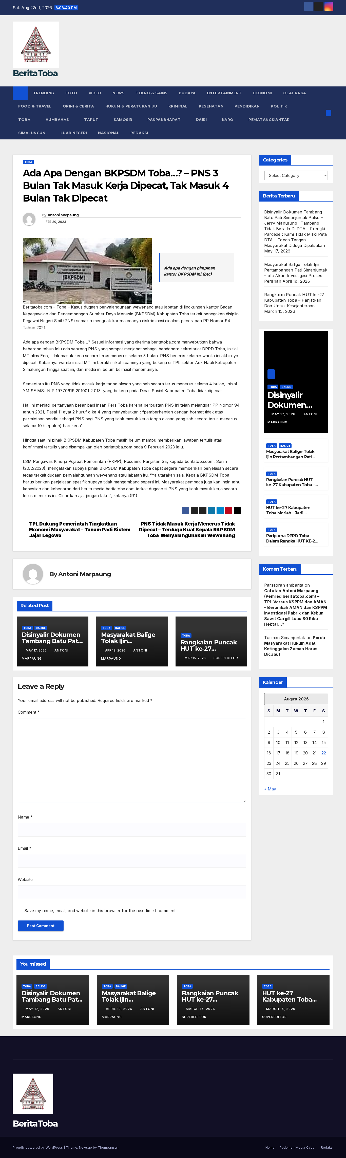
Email (24, 848)
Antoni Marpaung (63, 215)
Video (95, 93)
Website (25, 879)
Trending (43, 93)
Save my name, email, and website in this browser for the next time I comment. (100, 910)
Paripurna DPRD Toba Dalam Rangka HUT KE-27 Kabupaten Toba (291, 541)
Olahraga (294, 93)
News (118, 93)
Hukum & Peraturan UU (131, 106)
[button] (320, 113)
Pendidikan (247, 106)
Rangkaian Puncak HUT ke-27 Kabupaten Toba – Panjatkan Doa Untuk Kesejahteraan (294, 300)
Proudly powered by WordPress (38, 1147)
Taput (92, 119)
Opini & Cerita (78, 106)
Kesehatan (211, 106)
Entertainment (224, 93)
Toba (25, 119)
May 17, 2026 (284, 414)
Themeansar (108, 1147)
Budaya (187, 93)
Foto (71, 93)
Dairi (202, 119)
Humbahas (58, 119)
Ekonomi (262, 93)
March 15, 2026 (201, 1009)
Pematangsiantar (269, 119)
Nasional (108, 133)
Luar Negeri (74, 133)
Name (25, 817)
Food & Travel (35, 106)
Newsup (85, 1147)
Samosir (123, 119)
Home (270, 1147)
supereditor (226, 658)
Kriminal (178, 106)
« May (270, 788)
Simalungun (32, 133)
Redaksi (139, 133)
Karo (228, 119)
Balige (41, 627)
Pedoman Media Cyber (298, 1147)
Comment (29, 712)
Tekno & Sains (152, 93)
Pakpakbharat (164, 119)
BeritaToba (35, 73)
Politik (279, 106)
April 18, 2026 (119, 1009)
